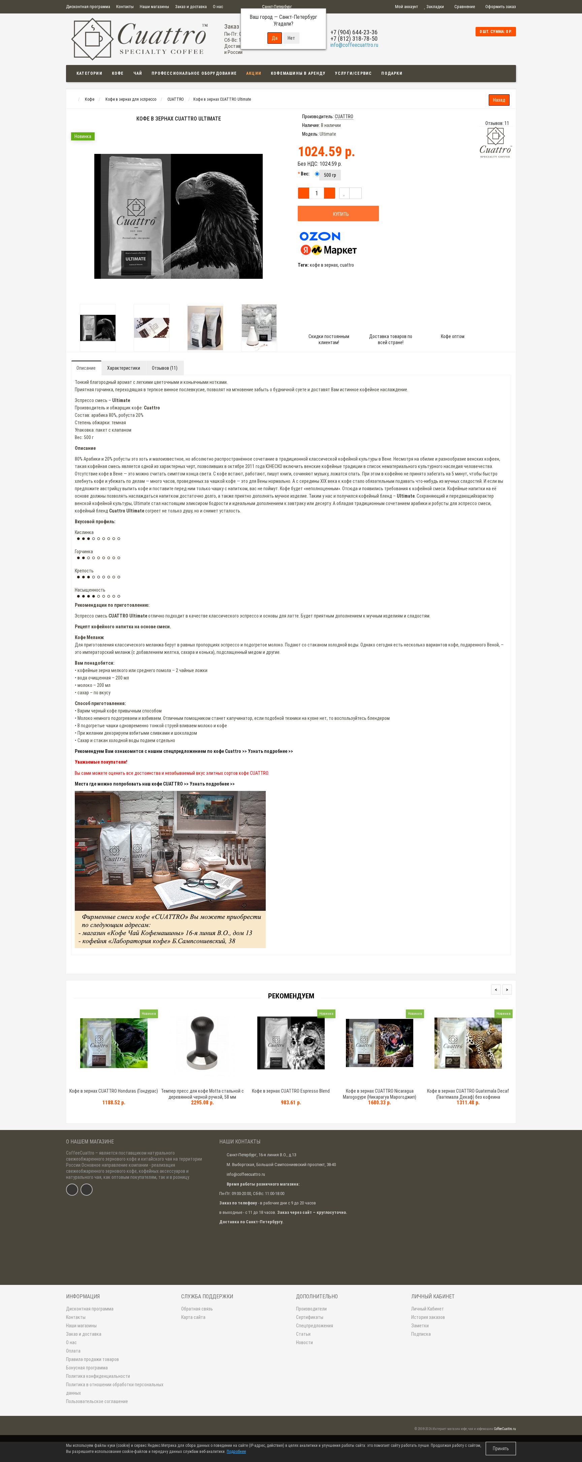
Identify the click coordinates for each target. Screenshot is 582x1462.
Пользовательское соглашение (97, 1401)
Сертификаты (309, 1317)
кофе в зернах (324, 265)
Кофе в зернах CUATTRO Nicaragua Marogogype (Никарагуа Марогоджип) (379, 1094)
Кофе (118, 73)
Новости (304, 1342)
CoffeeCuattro (80, 1153)
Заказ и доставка (191, 6)
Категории (89, 73)
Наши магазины (154, 6)
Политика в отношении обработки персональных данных (114, 1389)
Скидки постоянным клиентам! (329, 339)
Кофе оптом (452, 336)
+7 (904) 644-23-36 (354, 32)
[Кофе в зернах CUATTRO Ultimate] (98, 328)
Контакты (125, 6)
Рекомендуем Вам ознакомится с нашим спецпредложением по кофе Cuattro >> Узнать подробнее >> (184, 751)
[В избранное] (344, 193)
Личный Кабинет (427, 1308)
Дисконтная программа (88, 6)
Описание (86, 368)
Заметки (420, 1325)
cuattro (347, 265)
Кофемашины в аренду (298, 73)
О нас (218, 6)
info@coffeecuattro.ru (354, 45)
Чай (137, 73)
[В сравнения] (355, 193)
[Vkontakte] (72, 1190)
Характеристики (123, 368)
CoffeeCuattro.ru (505, 1429)
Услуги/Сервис (353, 73)
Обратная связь (197, 1308)
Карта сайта (193, 1317)
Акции (253, 73)
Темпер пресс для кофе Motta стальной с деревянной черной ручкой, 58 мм (202, 1094)
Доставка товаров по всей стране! (390, 339)
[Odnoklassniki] (86, 1190)
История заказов (428, 1317)
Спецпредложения (314, 1325)
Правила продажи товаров (92, 1359)
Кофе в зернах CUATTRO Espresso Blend (291, 1091)
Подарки (391, 73)
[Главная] (72, 99)
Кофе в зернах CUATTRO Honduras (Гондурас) (113, 1091)
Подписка (421, 1334)
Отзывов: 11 (497, 123)
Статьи (303, 1334)
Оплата (73, 1351)
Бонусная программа (87, 1367)
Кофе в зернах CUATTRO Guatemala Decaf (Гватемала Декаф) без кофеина (468, 1094)
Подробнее (236, 1451)
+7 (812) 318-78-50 (354, 38)
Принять (501, 1448)
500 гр (330, 175)
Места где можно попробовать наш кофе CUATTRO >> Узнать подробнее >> (155, 784)
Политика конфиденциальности (98, 1376)
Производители (311, 1308)
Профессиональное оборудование (194, 73)
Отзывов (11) (164, 368)
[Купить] (98, 1082)
